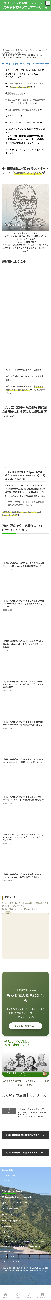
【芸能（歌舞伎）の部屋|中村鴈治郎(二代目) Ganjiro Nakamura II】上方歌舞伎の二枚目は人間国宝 (23, 644)
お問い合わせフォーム (12, 1261)
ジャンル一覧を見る (25, 1026)
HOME (5, 1297)
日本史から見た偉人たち (28, 1117)
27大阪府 (21, 1109)
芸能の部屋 (40, 1109)
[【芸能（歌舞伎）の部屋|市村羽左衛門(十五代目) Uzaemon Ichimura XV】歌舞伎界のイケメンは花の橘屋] (24, 667)
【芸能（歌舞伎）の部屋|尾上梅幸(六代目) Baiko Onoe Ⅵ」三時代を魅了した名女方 (22, 875)
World (29, 1297)
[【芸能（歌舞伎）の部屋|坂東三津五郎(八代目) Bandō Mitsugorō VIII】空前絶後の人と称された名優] (24, 586)
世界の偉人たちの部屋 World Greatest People (23, 1246)
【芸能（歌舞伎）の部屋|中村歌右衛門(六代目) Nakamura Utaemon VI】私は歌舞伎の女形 (24, 564)
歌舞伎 (30, 1109)
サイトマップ (7, 1181)
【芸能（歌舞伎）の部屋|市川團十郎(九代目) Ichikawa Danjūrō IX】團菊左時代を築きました (24, 723)
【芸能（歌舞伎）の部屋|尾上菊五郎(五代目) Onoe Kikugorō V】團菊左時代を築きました (23, 760)
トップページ (9, 1232)
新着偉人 (7, 1251)
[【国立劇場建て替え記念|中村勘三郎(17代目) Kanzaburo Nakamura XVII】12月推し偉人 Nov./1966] (24, 820)
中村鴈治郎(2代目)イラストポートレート (25, 83)
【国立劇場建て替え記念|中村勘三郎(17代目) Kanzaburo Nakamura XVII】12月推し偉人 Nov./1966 (25, 475)
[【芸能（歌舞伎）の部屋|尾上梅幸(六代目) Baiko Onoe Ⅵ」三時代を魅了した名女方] (24, 860)
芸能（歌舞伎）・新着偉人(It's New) (23, 110)
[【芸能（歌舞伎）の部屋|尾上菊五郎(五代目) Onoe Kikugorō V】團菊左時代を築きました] (24, 745)
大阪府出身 (24, 1114)
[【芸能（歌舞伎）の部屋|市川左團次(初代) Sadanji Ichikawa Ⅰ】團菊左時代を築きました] (24, 782)
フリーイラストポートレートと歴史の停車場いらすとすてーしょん (26, 503)
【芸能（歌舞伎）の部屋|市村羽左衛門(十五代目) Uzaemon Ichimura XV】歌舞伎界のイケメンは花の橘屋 (24, 684)
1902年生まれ (24, 1112)
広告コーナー (13, 116)
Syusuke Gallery (8, 1170)
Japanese (17, 1297)
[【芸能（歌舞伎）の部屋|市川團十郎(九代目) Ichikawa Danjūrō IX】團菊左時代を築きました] (24, 707)
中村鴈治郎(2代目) (39, 1112)
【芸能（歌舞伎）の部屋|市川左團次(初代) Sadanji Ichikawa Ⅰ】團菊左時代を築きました (23, 798)
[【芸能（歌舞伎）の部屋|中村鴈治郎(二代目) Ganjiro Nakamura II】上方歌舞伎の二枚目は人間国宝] (24, 627)
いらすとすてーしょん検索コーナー (23, 122)
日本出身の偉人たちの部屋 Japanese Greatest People (26, 1241)
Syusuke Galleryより (20, 87)
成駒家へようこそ (15, 93)
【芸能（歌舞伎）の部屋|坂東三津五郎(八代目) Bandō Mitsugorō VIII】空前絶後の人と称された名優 (24, 604)
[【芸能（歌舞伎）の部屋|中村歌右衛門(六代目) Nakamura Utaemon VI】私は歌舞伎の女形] (24, 549)
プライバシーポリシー (10, 1175)
